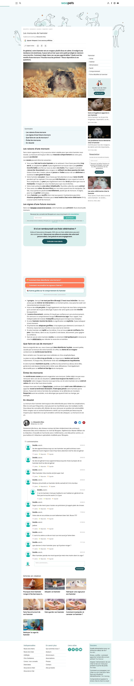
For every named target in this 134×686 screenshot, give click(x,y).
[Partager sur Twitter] (79, 422)
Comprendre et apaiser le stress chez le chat (99, 680)
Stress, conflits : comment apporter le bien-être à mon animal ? (99, 657)
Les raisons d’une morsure (36, 132)
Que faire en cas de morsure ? (37, 138)
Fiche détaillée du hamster (98, 74)
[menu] (16, 3)
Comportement (94, 71)
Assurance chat (29, 671)
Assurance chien (29, 668)
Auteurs (48, 652)
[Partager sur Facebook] (41, 45)
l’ (48, 386)
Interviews (27, 665)
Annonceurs (50, 655)
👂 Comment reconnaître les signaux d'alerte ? (44, 285)
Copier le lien (30, 46)
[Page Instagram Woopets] (114, 3)
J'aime (36, 454)
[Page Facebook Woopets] (111, 3)
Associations (50, 658)
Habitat (91, 62)
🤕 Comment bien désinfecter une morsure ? (44, 280)
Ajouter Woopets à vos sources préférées (39, 40)
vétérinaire (36, 339)
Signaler (51, 454)
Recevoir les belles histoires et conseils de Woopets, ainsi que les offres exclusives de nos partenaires (99, 166)
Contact (48, 665)
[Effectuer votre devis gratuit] (54, 236)
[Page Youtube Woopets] (117, 3)
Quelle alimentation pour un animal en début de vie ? (100, 650)
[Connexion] (108, 3)
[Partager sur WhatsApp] (37, 45)
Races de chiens (29, 649)
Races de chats (29, 652)
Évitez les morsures (33, 140)
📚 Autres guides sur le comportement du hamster (46, 291)
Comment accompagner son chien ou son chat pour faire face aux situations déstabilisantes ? (100, 673)
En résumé (30, 143)
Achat (91, 59)
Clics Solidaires (29, 658)
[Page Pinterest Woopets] (73, 649)
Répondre (43, 454)
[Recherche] (20, 3)
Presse (48, 661)
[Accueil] (67, 3)
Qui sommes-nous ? (53, 649)
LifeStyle (26, 655)
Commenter (80, 569)
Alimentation (93, 65)
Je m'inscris (69, 218)
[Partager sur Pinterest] (83, 422)
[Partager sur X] (45, 45)
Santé (91, 68)
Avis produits (50, 668)
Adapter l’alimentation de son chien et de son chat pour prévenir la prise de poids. (100, 664)
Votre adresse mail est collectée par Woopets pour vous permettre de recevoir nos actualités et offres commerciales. (55, 221)
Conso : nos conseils (31, 661)
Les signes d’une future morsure (38, 135)
